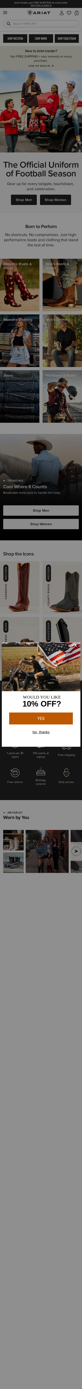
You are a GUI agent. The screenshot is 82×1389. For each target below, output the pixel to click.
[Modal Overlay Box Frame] (41, 694)
